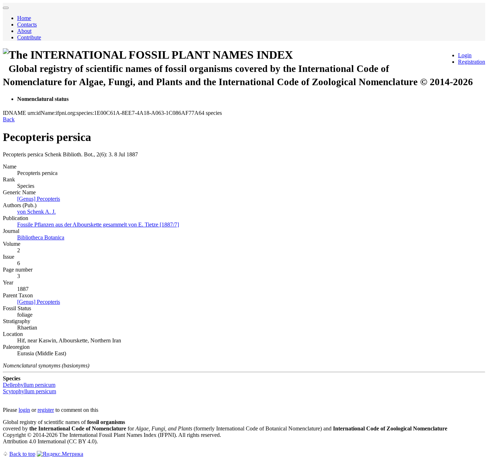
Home (24, 18)
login (24, 410)
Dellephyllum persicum (29, 385)
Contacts (27, 24)
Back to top (22, 454)
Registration (471, 62)
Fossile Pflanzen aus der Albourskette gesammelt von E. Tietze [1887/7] (98, 224)
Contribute (29, 37)
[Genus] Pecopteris (38, 199)
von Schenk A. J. (36, 212)
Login (465, 55)
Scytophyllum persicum (29, 391)
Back (9, 119)
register (46, 410)
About (24, 31)
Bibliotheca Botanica (40, 237)
